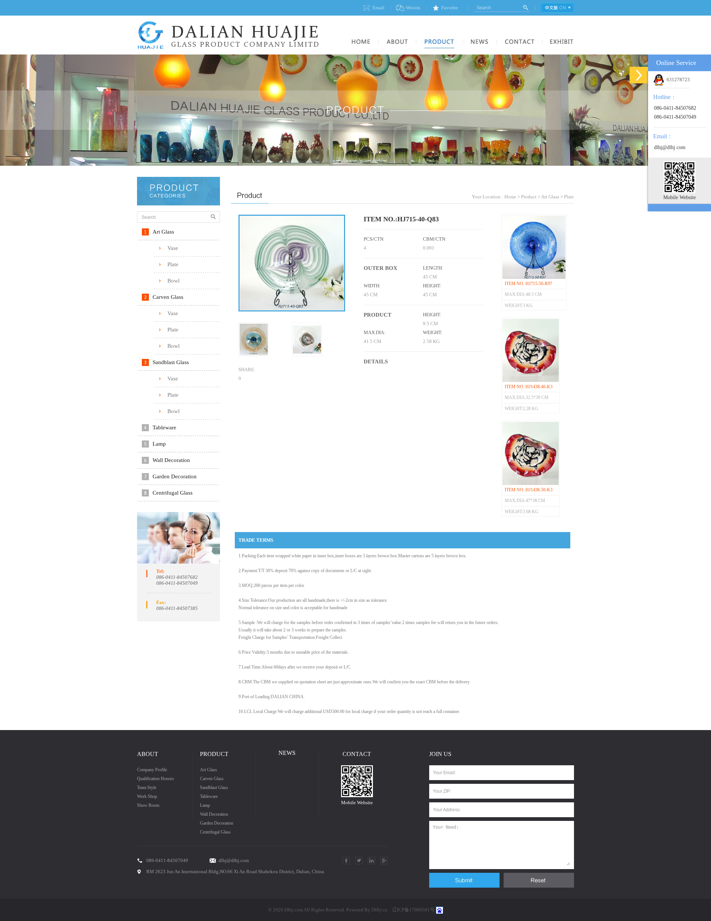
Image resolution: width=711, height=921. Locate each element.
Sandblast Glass (171, 362)
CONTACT (357, 754)
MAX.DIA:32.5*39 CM (526, 397)
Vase (172, 248)
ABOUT (147, 754)
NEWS (287, 753)
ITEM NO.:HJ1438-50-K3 (529, 489)
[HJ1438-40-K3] (531, 380)
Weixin (413, 7)
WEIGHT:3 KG (519, 305)
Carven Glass (168, 297)
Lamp (159, 444)
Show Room (148, 805)
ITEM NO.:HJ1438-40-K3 (529, 386)
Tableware (164, 427)
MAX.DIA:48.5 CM (523, 294)
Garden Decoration (175, 476)
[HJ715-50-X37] (253, 354)
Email (378, 7)
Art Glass (163, 232)
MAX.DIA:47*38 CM (525, 500)
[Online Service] (639, 75)
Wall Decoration (171, 460)
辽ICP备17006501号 (413, 909)
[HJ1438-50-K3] (531, 483)
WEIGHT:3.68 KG (521, 511)
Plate (172, 264)
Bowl (173, 281)
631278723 (677, 79)
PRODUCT (214, 754)
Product (529, 196)
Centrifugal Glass (173, 493)
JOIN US (440, 754)
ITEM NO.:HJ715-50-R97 (528, 283)
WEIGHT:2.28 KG (521, 408)
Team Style (146, 787)
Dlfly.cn (379, 909)
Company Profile (152, 769)
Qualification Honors (155, 778)
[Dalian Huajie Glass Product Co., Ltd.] (230, 53)
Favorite (449, 7)
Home (510, 196)
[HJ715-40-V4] (307, 354)
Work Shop (147, 796)
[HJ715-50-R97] (534, 277)
